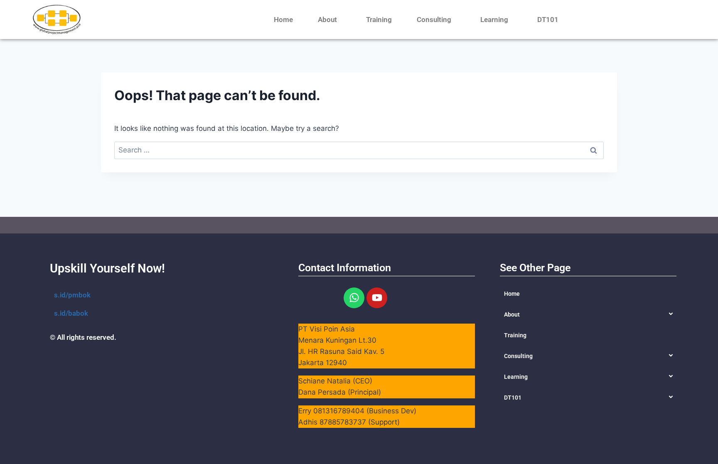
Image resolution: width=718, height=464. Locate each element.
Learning (494, 19)
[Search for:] (359, 150)
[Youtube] (376, 297)
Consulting (434, 19)
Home (283, 19)
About (327, 19)
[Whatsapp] (354, 297)
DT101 (547, 19)
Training (379, 19)
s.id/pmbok (72, 295)
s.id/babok (71, 313)
